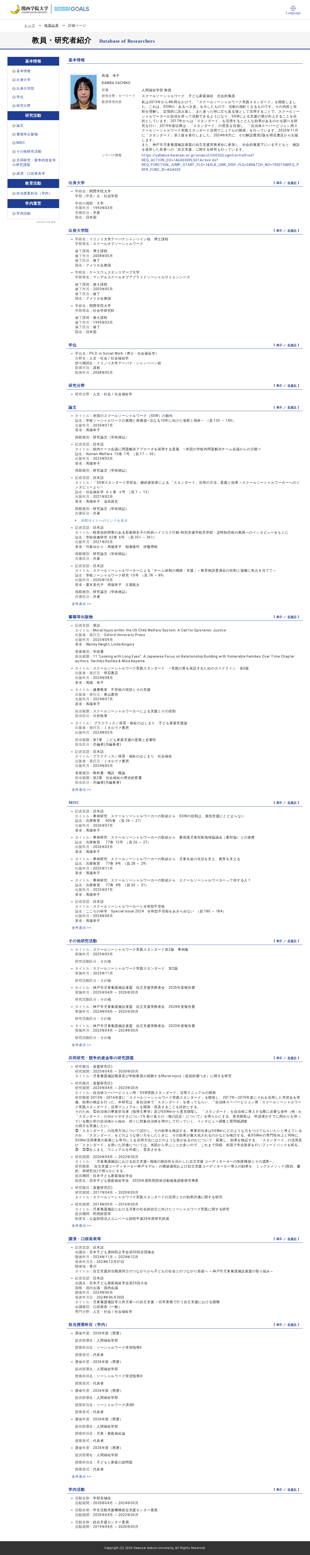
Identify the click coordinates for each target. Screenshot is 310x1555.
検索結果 (51, 25)
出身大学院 (25, 88)
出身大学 (23, 80)
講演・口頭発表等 (30, 173)
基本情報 (23, 71)
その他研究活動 (29, 151)
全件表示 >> (81, 604)
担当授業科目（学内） (34, 193)
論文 (20, 125)
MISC (20, 143)
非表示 (292, 183)
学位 (20, 97)
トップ (29, 25)
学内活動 (23, 213)
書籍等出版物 (27, 134)
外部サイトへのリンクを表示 (104, 520)
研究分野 (23, 106)
